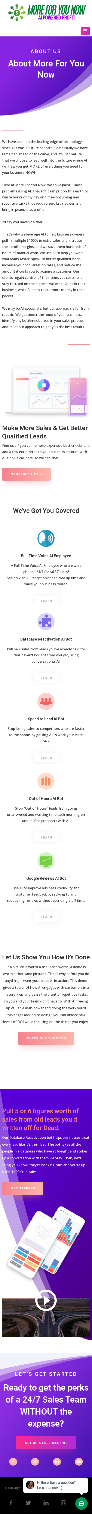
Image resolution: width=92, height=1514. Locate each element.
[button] (85, 31)
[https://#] (13, 1461)
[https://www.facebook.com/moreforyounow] (11, 1502)
